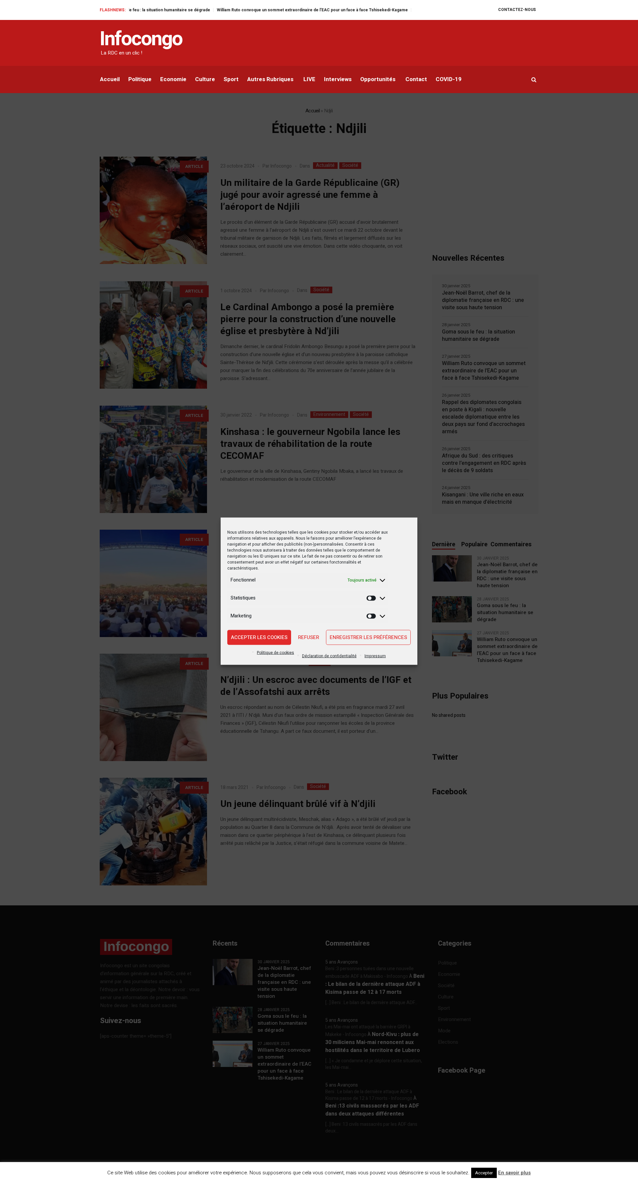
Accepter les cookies (259, 637)
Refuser (308, 637)
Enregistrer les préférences (368, 637)
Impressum (375, 656)
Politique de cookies (275, 652)
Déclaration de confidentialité (329, 656)
